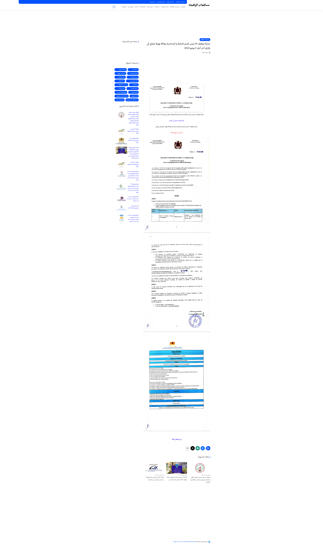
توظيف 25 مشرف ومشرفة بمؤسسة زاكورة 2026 (133, 164)
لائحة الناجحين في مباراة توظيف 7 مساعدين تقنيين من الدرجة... (154, 478)
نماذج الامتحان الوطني (132, 100)
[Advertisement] (161, 25)
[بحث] (114, 7)
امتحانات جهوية (121, 73)
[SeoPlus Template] (209, 542)
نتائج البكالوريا (134, 92)
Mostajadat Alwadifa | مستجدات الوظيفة (184, 542)
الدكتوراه (124, 7)
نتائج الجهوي (135, 96)
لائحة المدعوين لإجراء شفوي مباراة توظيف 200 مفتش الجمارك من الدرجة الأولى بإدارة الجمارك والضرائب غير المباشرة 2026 (133, 153)
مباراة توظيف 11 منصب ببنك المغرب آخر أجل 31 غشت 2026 (133, 199)
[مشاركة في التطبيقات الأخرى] (187, 448)
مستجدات (157, 7)
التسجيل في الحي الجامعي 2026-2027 (133, 207)
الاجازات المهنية (170, 2)
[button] (203, 448)
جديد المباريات (165, 7)
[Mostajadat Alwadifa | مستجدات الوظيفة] (199, 4)
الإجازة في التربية (134, 73)
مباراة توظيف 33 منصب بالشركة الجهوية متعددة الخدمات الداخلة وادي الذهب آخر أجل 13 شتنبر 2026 (133, 175)
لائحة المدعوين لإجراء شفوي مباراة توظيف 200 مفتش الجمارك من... (177, 478)
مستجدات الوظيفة (175, 7)
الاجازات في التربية (161, 2)
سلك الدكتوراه (121, 77)
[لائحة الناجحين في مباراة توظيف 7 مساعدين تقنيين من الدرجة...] (153, 468)
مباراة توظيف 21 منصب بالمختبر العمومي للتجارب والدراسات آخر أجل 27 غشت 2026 (133, 218)
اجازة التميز (143, 7)
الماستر (136, 7)
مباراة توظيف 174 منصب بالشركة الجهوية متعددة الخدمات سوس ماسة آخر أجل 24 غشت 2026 (133, 188)
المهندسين (130, 7)
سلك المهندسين (134, 81)
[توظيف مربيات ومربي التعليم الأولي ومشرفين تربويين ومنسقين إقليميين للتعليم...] (200, 468)
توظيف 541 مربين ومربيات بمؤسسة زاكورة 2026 (133, 131)
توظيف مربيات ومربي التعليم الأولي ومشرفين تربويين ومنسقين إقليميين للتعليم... (200, 479)
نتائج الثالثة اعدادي (121, 92)
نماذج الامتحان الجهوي (122, 96)
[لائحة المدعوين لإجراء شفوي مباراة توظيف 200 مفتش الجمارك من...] (176, 468)
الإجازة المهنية (122, 70)
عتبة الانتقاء (121, 81)
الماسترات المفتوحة (180, 2)
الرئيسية (183, 7)
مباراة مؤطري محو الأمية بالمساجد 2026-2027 (133, 140)
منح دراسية (152, 2)
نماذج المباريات (120, 100)
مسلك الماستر (134, 88)
